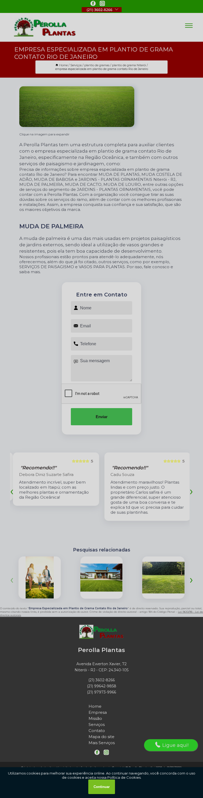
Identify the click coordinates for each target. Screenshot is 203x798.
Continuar (102, 787)
